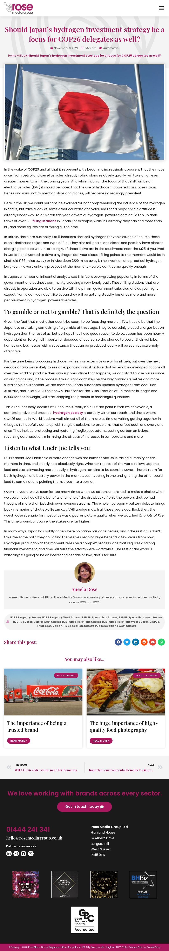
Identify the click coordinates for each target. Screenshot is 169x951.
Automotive (111, 48)
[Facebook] (23, 853)
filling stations (44, 221)
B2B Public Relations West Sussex (125, 622)
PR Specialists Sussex (79, 626)
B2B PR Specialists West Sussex (140, 617)
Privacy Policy (136, 947)
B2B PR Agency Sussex (25, 617)
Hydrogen (44, 626)
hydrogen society (68, 412)
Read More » (18, 740)
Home (12, 56)
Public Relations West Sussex (115, 626)
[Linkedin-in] (9, 853)
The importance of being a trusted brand (37, 726)
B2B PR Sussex (23, 622)
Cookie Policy (154, 947)
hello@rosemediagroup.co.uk (34, 838)
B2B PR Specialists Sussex (99, 617)
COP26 (154, 622)
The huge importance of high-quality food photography (124, 726)
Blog (22, 56)
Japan (57, 626)
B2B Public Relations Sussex (81, 622)
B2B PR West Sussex (47, 622)
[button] (118, 642)
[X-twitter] (31, 853)
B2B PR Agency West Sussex (61, 617)
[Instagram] (16, 853)
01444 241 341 (28, 829)
